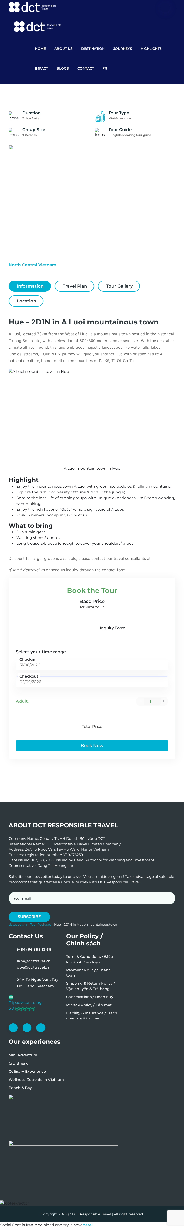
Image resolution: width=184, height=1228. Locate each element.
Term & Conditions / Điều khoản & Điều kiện (89, 959)
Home (40, 48)
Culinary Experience (27, 1071)
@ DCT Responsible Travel (89, 1214)
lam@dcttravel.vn (33, 961)
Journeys (122, 48)
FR (105, 68)
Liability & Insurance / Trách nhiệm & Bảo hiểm (91, 1016)
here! (87, 1225)
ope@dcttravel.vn (33, 967)
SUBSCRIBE (29, 917)
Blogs (63, 68)
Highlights (151, 48)
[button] (34, 1002)
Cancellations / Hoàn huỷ (89, 997)
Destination (93, 48)
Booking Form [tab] (72, 628)
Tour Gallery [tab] (119, 286)
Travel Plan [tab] (75, 286)
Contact (85, 68)
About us (63, 48)
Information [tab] (30, 286)
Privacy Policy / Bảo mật (89, 1005)
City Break (18, 1063)
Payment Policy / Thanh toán (88, 973)
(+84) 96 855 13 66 (34, 949)
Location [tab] (26, 301)
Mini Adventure (23, 1055)
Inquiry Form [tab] (112, 628)
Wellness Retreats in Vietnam (36, 1079)
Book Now (92, 745)
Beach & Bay (20, 1087)
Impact (41, 68)
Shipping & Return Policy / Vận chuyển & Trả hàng (90, 986)
